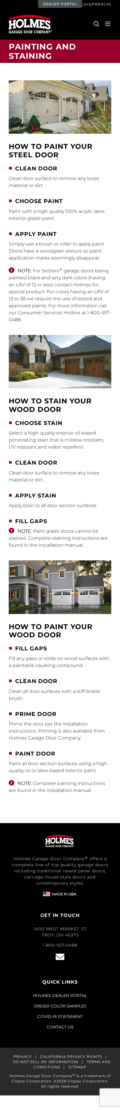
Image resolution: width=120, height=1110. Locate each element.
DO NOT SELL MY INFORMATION (45, 1062)
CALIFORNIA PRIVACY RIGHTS (71, 1056)
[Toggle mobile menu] (108, 24)
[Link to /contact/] (60, 956)
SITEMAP (77, 1067)
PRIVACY (22, 1056)
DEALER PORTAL (60, 4)
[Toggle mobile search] (96, 24)
